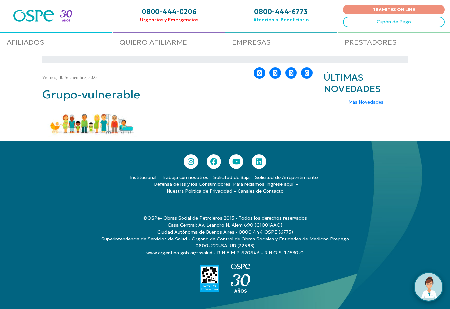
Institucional (143, 177)
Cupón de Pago (394, 22)
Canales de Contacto (261, 191)
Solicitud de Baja (231, 177)
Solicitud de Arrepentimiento (286, 177)
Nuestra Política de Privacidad (199, 191)
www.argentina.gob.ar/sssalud (179, 253)
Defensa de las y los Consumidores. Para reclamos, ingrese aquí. (224, 184)
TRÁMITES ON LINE (394, 9)
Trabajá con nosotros (185, 177)
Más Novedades (365, 102)
